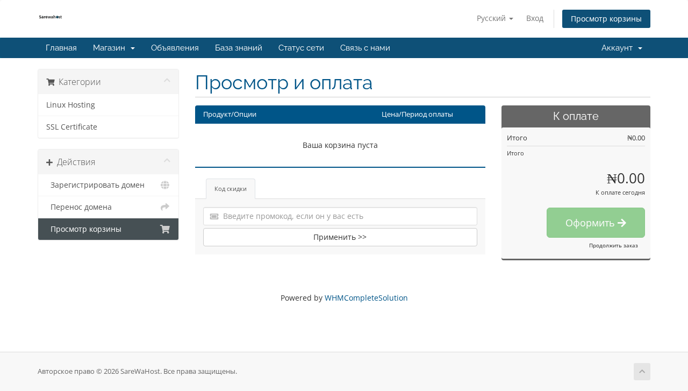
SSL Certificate (71, 127)
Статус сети (301, 48)
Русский (492, 18)
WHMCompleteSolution (366, 298)
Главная (61, 48)
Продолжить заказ (613, 245)
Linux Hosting (70, 105)
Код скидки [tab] (230, 188)
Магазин (111, 48)
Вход (534, 18)
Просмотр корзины (606, 18)
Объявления (175, 48)
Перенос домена (79, 207)
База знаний (238, 48)
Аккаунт (619, 48)
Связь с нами (365, 48)
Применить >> (340, 237)
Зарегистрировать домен (95, 185)
